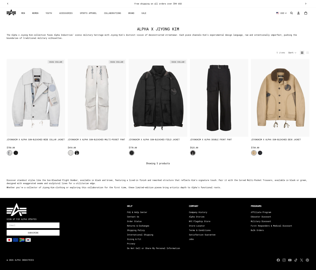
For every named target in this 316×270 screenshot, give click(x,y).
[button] (292, 52)
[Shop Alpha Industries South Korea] (28, 240)
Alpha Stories (196, 216)
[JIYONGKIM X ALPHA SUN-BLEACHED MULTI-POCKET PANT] (97, 98)
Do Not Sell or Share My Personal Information (153, 248)
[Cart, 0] (305, 13)
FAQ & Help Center (137, 212)
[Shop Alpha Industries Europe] (15, 240)
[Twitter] (302, 260)
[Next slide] (305, 3)
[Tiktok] (296, 260)
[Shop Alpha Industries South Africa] (21, 240)
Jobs (191, 239)
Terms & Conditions (200, 230)
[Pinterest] (307, 260)
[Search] (291, 13)
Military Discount (261, 221)
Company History (198, 212)
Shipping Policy (136, 230)
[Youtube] (290, 260)
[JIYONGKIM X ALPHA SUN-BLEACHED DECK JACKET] (280, 98)
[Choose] (60, 132)
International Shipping (140, 234)
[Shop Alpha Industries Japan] (9, 240)
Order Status (134, 221)
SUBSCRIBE (33, 232)
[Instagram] (284, 260)
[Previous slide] (7, 3)
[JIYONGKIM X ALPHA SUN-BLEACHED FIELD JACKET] (158, 98)
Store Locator (197, 225)
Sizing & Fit (134, 239)
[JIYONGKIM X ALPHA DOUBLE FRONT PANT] (219, 98)
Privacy (131, 243)
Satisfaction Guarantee (202, 234)
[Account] (298, 13)
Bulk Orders (257, 230)
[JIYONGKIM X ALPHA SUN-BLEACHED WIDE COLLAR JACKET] (36, 98)
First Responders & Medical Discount (271, 225)
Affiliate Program (261, 212)
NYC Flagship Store (199, 221)
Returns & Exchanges (138, 225)
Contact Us (133, 216)
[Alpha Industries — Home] (11, 12)
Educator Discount (261, 216)
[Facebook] (278, 260)
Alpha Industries (24, 260)
